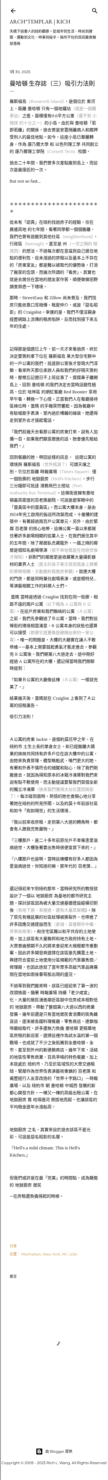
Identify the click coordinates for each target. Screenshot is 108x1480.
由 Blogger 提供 (58, 1451)
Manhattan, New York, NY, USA (49, 1254)
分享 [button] (13, 1246)
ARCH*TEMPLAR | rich (40, 21)
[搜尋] (94, 9)
